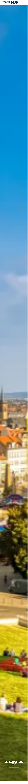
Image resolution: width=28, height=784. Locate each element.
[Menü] (26, 2)
